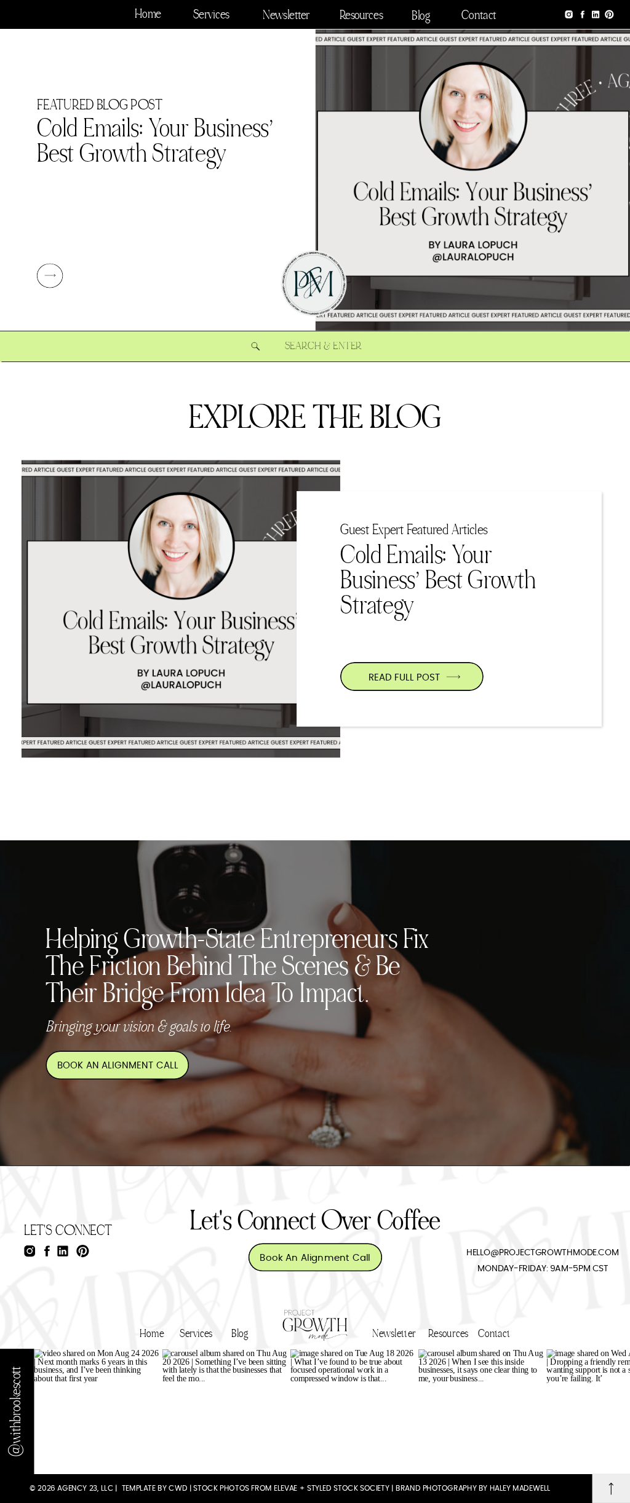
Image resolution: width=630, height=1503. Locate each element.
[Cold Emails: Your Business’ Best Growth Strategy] (50, 275)
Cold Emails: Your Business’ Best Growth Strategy (437, 581)
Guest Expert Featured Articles (414, 530)
